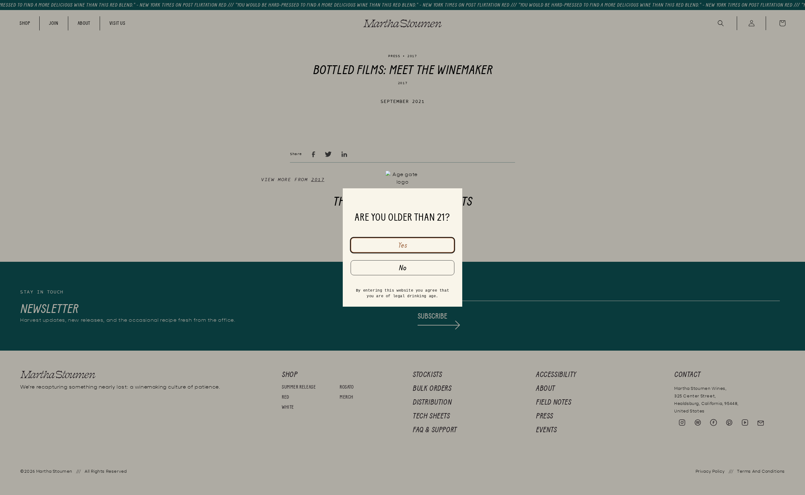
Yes (402, 245)
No (403, 267)
